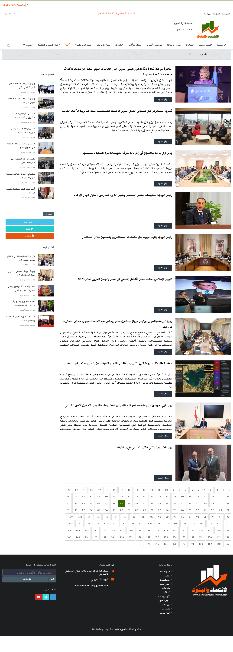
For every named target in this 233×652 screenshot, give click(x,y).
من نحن (208, 13)
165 (78, 537)
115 (184, 524)
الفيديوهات (164, 596)
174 (166, 544)
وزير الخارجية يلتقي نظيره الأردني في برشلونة (144, 447)
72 (197, 510)
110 (228, 524)
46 (228, 503)
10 (166, 490)
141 (122, 530)
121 (132, 524)
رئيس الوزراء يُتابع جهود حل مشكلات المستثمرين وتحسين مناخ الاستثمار (127, 237)
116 (176, 524)
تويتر (28, 229)
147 (69, 530)
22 (76, 490)
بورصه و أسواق (154, 45)
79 (144, 510)
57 (144, 503)
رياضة (167, 576)
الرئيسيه (221, 45)
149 (219, 537)
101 (142, 517)
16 (121, 490)
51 (190, 503)
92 (212, 517)
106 (98, 517)
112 (210, 524)
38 (121, 497)
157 (148, 537)
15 (129, 490)
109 (71, 517)
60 (121, 503)
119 (150, 524)
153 (183, 537)
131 (210, 530)
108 (80, 517)
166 (69, 537)
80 (136, 510)
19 (99, 490)
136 (166, 530)
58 (136, 503)
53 (174, 503)
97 (174, 517)
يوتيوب (27, 235)
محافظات (165, 580)
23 (69, 490)
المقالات (166, 592)
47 (220, 503)
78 (152, 510)
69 (220, 510)
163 (95, 537)
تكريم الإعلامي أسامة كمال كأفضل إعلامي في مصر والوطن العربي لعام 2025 (125, 279)
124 (106, 524)
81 (129, 510)
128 (71, 524)
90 (228, 517)
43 (83, 497)
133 (192, 530)
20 (91, 490)
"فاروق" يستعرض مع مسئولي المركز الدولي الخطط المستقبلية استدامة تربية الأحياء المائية (116, 111)
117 (167, 524)
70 (212, 510)
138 (148, 530)
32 (167, 497)
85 (98, 510)
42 (91, 497)
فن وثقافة (165, 571)
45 (68, 497)
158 (140, 537)
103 (124, 517)
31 (174, 497)
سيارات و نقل (103, 45)
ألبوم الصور (165, 600)
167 (228, 544)
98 (167, 517)
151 (201, 537)
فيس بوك (28, 222)
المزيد (29, 45)
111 (219, 524)
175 (157, 544)
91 (220, 517)
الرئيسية (199, 55)
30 (182, 497)
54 (167, 503)
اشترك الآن (26, 579)
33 (159, 497)
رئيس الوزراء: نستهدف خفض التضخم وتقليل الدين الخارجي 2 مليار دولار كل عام (123, 195)
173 (175, 544)
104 (115, 517)
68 (228, 510)
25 (220, 497)
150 (210, 537)
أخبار (67, 45)
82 (121, 510)
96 (182, 517)
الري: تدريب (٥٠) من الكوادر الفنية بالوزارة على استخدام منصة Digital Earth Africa (119, 363)
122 (124, 524)
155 (166, 537)
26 (212, 497)
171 (192, 544)
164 (87, 537)
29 (190, 497)
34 (152, 497)
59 (129, 503)
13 (144, 490)
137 (157, 530)
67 (68, 503)
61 (114, 503)
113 (202, 524)
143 (104, 530)
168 (219, 544)
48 (212, 503)
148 (228, 537)
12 (151, 490)
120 (141, 524)
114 (193, 524)
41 (98, 497)
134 (183, 530)
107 (89, 517)
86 (91, 510)
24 (228, 497)
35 (144, 497)
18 (107, 490)
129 (228, 530)
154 (175, 537)
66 (75, 503)
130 (219, 530)
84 (106, 510)
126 (88, 524)
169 (210, 544)
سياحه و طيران (83, 45)
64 (91, 503)
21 (84, 490)
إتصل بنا (216, 13)
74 (182, 510)
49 (205, 503)
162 (104, 537)
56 (152, 503)
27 (205, 497)
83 (114, 510)
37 (129, 497)
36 (136, 497)
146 (78, 530)
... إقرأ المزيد (163, 99)
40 (106, 497)
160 (122, 537)
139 (140, 530)
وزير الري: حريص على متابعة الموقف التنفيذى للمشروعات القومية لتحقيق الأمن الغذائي (118, 405)
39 (114, 497)
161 (113, 537)
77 (159, 510)
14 (136, 490)
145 (87, 530)
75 (174, 510)
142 (113, 530)
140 (131, 530)
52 (182, 503)
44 (75, 497)
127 (79, 524)
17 (114, 490)
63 (98, 503)
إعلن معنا (226, 13)
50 (197, 503)
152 (192, 537)
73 (190, 510)
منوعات (166, 588)
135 (175, 530)
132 (201, 530)
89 (68, 510)
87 (83, 510)
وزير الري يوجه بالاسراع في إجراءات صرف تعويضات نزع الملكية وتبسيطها (127, 153)
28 (197, 497)
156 (157, 537)
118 (158, 524)
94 (197, 517)
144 (95, 530)
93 (205, 517)
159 (131, 537)
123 (115, 524)
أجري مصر (165, 584)
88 (75, 510)
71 (205, 510)
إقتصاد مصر (205, 45)
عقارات (119, 45)
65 (83, 503)
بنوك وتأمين (134, 45)
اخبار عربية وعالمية (49, 45)
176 (148, 544)
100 (151, 517)
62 (106, 503)
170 (201, 544)
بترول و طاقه (174, 45)
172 (183, 544)
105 (106, 517)
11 (159, 490)
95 (190, 517)
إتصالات (189, 45)
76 (167, 510)
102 (133, 517)
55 (159, 503)
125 (97, 524)
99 (159, 517)
